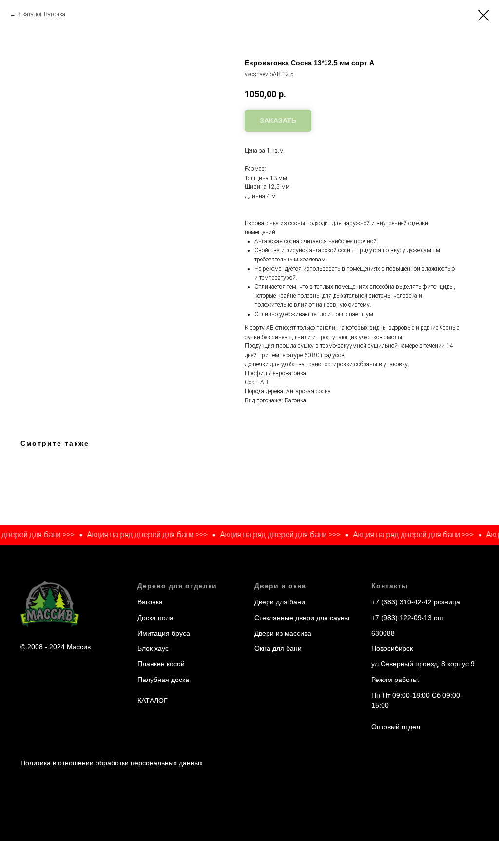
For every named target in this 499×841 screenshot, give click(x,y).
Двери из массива (282, 633)
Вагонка (150, 602)
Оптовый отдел (395, 727)
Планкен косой (161, 664)
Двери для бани (279, 602)
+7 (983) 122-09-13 (401, 617)
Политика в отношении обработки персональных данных (111, 763)
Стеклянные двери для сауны (301, 617)
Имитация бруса (163, 633)
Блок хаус (153, 648)
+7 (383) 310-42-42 (401, 602)
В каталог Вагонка (41, 14)
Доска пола (155, 617)
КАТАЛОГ (152, 700)
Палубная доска (163, 679)
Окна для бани (278, 648)
